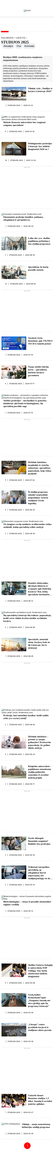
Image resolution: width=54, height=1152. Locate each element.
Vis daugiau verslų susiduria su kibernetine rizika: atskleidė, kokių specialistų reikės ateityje (27, 525)
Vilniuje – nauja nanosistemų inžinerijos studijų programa (36, 1125)
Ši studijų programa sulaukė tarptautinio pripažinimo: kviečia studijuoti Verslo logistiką (38, 498)
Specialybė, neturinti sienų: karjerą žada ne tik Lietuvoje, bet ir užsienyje (39, 643)
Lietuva (21, 38)
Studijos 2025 (14, 105)
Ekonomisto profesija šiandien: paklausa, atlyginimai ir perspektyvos (23, 218)
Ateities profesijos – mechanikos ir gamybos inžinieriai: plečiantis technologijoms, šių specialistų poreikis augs (24, 403)
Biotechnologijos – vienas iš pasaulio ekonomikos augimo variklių (27, 903)
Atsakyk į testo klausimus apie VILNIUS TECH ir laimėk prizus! (40, 341)
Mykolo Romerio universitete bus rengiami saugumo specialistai (24, 123)
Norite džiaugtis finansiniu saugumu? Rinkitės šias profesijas (39, 841)
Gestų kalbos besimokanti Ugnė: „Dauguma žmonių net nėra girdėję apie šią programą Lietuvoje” (39, 1000)
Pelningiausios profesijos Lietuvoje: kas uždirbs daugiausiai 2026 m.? (40, 146)
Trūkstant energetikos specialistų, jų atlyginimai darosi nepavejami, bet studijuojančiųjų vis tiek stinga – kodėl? (39, 873)
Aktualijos (8, 46)
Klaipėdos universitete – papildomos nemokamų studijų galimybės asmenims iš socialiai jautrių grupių (40, 772)
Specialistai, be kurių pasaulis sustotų (38, 268)
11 (6, 284)
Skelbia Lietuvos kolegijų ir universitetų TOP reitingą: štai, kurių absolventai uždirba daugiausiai (40, 971)
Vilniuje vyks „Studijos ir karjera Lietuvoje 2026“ (40, 89)
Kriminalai (29, 46)
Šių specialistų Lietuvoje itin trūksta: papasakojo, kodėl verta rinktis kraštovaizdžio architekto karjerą (27, 618)
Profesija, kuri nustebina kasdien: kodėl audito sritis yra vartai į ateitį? (26, 716)
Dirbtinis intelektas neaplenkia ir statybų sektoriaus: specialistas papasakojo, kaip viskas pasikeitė (39, 468)
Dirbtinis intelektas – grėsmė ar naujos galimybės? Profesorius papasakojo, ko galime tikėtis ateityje (39, 742)
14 (6, 160)
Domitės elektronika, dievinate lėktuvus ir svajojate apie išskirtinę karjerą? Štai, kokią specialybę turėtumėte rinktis (39, 589)
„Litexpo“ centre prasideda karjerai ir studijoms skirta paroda (39, 1027)
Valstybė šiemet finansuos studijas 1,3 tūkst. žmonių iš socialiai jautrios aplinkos (40, 1099)
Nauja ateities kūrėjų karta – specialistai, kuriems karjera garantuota (38, 371)
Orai (19, 46)
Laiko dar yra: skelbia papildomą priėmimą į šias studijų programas (39, 241)
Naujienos (7, 38)
